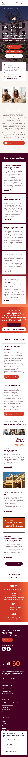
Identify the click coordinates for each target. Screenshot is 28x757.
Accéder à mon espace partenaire (15, 329)
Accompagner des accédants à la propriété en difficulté (13, 228)
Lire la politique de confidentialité (11, 740)
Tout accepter (8, 744)
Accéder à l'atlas (12, 377)
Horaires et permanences (14, 56)
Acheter (4, 723)
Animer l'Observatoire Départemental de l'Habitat (12, 199)
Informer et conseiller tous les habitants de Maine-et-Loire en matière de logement (13, 167)
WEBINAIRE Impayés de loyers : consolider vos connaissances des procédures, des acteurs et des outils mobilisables (13, 539)
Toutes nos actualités (7, 693)
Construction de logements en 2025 (13, 493)
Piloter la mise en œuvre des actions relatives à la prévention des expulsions (13, 280)
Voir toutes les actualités (14, 563)
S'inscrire (6, 640)
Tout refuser (8, 747)
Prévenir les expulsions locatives (13, 255)
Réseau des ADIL (6, 691)
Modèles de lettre (6, 709)
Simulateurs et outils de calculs (10, 702)
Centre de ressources (7, 705)
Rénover (4, 728)
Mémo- (7, 712)
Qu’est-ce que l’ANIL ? (7, 689)
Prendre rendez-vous (15, 51)
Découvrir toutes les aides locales (15, 413)
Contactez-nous (15, 47)
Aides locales (5, 707)
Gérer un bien (5, 730)
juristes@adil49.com (11, 78)
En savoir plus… (17, 130)
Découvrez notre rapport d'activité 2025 (11, 451)
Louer (3, 721)
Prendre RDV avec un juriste (15, 143)
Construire (4, 725)
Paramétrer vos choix (10, 751)
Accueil (3, 8)
